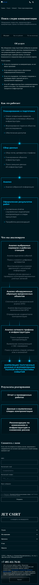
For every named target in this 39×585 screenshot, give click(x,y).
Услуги (8, 8)
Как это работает (18, 35)
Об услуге (6, 35)
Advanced (14, 8)
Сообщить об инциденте (20, 519)
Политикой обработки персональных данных (20, 494)
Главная (3, 8)
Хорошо (19, 579)
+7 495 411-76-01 (10, 561)
